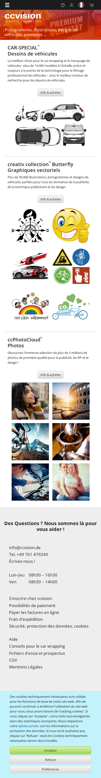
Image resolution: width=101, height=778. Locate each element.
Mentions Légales (25, 667)
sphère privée (28, 726)
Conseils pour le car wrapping (37, 646)
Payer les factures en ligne (34, 612)
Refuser (50, 759)
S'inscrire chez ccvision (30, 598)
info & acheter (50, 92)
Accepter (50, 750)
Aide (13, 639)
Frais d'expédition (26, 619)
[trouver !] (50, 125)
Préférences (50, 769)
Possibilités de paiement (32, 605)
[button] (7, 4)
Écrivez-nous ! (22, 561)
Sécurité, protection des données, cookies (48, 626)
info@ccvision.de (25, 547)
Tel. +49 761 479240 (28, 554)
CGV (13, 660)
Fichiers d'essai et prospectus (37, 653)
